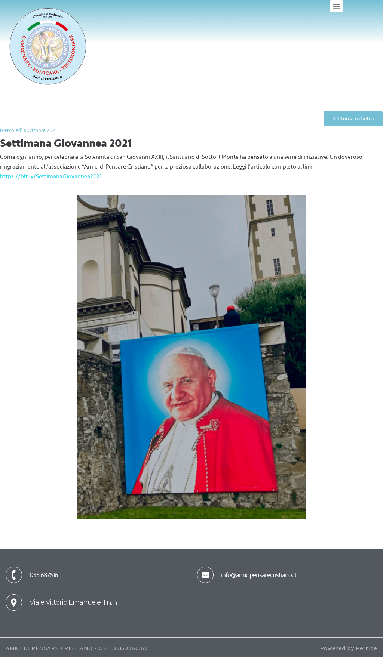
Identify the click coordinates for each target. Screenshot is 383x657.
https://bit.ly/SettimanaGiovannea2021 (51, 176)
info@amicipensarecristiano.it (259, 575)
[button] (336, 6)
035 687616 (44, 575)
